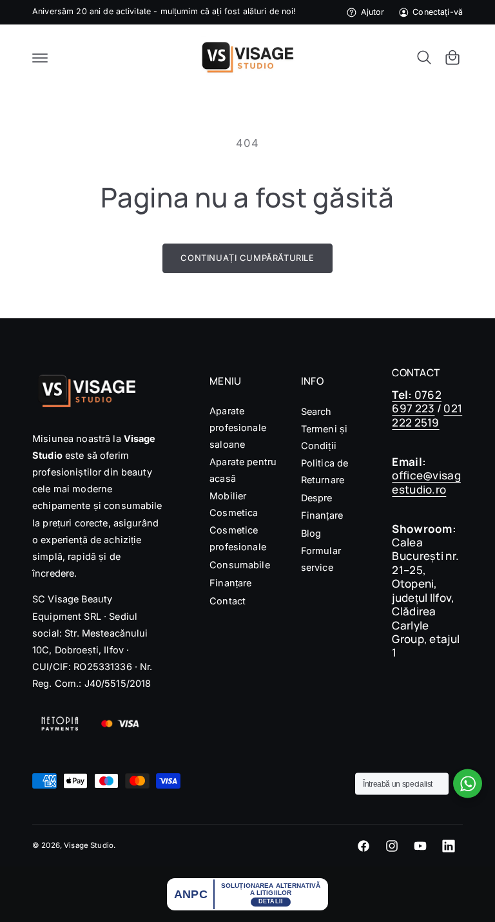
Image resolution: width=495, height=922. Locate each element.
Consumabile (239, 564)
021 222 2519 (427, 415)
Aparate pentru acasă (243, 470)
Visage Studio (88, 845)
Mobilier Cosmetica (233, 504)
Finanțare (230, 582)
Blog (311, 533)
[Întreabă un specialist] (467, 783)
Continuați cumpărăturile (247, 258)
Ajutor (373, 12)
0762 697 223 (417, 401)
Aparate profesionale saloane (237, 427)
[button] (40, 57)
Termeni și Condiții (324, 437)
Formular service (321, 559)
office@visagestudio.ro (426, 482)
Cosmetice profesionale (237, 538)
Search (316, 411)
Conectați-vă (437, 12)
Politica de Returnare (325, 471)
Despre (317, 497)
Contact (227, 600)
